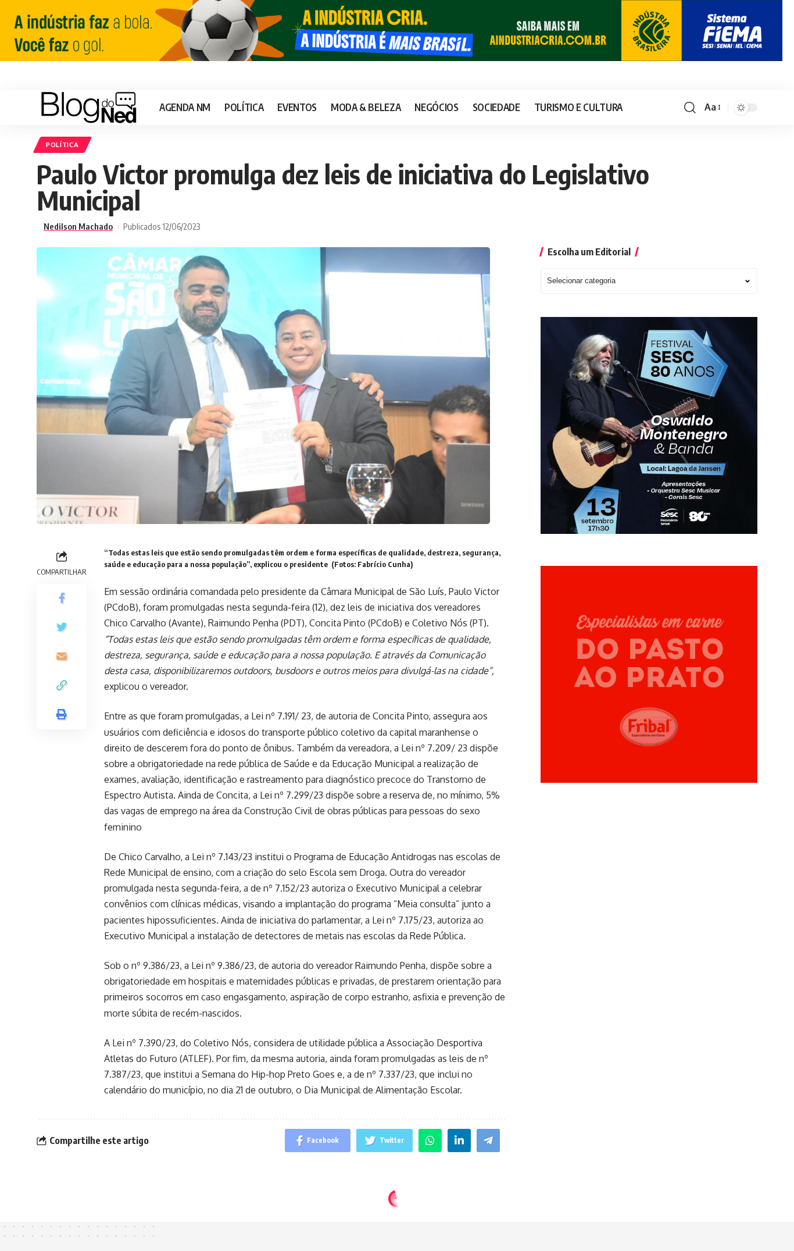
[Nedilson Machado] (89, 107)
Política (62, 144)
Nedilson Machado (78, 226)
